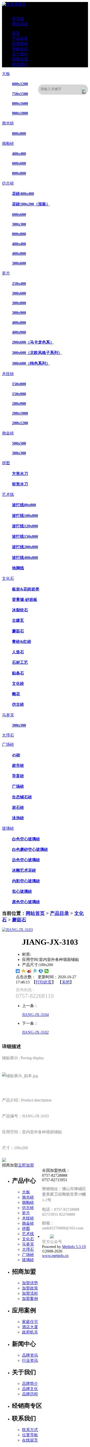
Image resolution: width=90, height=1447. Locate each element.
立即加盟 (26, 1165)
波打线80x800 (24, 505)
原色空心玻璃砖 (26, 902)
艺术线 (8, 494)
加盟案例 (30, 1298)
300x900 (19, 313)
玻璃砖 (8, 828)
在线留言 (30, 1440)
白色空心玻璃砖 (26, 839)
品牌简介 (30, 1383)
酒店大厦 (30, 1327)
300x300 (19, 224)
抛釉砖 (8, 143)
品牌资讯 (30, 1355)
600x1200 (20, 84)
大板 (6, 74)
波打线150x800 (25, 536)
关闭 (66, 982)
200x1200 (20, 423)
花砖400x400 (23, 194)
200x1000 (20, 413)
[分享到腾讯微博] (35, 971)
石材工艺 (20, 662)
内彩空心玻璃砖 (26, 881)
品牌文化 (30, 1389)
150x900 (19, 394)
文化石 (8, 578)
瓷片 (6, 273)
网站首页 (35, 913)
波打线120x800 (25, 526)
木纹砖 (8, 374)
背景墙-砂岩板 (24, 599)
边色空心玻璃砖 (26, 860)
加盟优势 (30, 1283)
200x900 (19, 403)
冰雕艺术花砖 (24, 870)
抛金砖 (8, 433)
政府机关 (30, 1332)
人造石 (18, 652)
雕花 (16, 694)
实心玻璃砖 (22, 891)
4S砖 (16, 755)
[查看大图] (17, 930)
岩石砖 (18, 807)
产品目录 (59, 913)
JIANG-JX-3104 (35, 1015)
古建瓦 (18, 620)
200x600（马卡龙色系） (33, 342)
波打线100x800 (25, 515)
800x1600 (20, 103)
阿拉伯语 (20, 24)
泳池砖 (18, 818)
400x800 (19, 253)
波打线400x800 (25, 557)
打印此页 (44, 982)
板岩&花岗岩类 (25, 589)
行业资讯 (30, 1360)
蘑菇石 (18, 631)
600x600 (19, 163)
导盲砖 (18, 776)
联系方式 (30, 1430)
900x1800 (20, 113)
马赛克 (8, 715)
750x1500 (20, 94)
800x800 (19, 133)
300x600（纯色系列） (31, 363)
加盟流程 (30, 1293)
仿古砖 (8, 183)
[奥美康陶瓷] (14, 4)
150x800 (19, 384)
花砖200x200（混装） (31, 204)
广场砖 (8, 744)
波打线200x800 (25, 547)
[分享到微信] (46, 971)
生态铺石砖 (22, 797)
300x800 (19, 303)
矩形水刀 (20, 484)
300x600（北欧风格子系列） (37, 353)
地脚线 (18, 568)
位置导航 (30, 1435)
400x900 (19, 332)
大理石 (8, 735)
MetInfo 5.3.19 (74, 1247)
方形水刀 (20, 473)
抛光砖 (8, 123)
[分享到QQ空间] (24, 971)
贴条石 (18, 673)
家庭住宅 (30, 1322)
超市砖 (18, 765)
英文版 (18, 19)
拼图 (6, 463)
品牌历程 (30, 1394)
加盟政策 (30, 1288)
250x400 (19, 283)
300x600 (19, 263)
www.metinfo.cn (55, 1255)
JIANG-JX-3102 (35, 1032)
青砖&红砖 (21, 641)
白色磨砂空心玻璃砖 (30, 849)
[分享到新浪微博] (29, 971)
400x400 (19, 154)
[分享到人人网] (41, 971)
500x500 (19, 443)
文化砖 (18, 683)
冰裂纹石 (20, 610)
